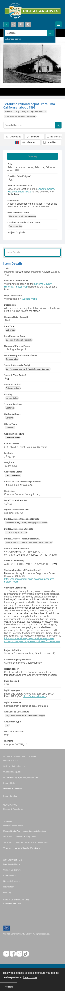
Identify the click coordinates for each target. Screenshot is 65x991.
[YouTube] (6, 954)
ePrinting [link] (7, 892)
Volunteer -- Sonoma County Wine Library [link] (22, 848)
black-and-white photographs (22, 216)
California (10, 408)
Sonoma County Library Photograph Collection (25, 111)
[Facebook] (13, 954)
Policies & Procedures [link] (13, 809)
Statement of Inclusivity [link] (14, 766)
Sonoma (9, 418)
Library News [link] (9, 875)
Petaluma (10, 427)
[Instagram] (19, 954)
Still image (10, 330)
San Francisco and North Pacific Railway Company (28, 369)
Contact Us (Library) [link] (12, 870)
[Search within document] (58, 125)
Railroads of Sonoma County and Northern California (29, 542)
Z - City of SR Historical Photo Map (20, 116)
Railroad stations (13, 388)
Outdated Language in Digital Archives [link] (20, 777)
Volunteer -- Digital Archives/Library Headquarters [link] (26, 842)
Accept (9, 986)
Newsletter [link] (8, 887)
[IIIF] (17, 142)
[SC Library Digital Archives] (32, 11)
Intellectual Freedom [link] (12, 789)
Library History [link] (10, 783)
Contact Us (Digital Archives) (16, 900)
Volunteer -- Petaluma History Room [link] (19, 836)
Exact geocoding (13, 475)
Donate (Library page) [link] (12, 825)
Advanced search (13, 39)
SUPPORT (7, 821)
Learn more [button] (30, 977)
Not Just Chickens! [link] (11, 881)
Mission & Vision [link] (10, 760)
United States (12, 398)
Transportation (15, 226)
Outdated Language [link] (12, 772)
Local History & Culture (16, 532)
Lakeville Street (13, 437)
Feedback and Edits (12, 904)
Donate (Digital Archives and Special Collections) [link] (24, 831)
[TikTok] (26, 954)
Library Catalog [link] (10, 796)
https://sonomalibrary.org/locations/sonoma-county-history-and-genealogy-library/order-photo (32, 640)
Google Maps (29, 298)
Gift (7, 725)
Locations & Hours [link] (11, 864)
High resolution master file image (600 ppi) (25, 715)
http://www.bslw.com (34, 696)
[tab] (32, 156)
